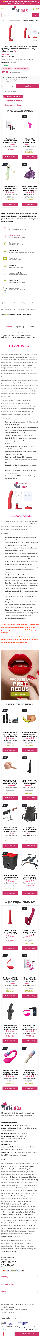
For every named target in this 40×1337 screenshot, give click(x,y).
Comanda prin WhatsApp (14, 96)
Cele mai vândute (6, 309)
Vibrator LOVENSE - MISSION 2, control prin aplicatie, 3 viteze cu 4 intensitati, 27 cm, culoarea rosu (20, 1327)
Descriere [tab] (9, 327)
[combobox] (16, 15)
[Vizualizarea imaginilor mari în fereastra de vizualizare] (36, 40)
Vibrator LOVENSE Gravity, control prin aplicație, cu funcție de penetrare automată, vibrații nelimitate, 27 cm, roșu (10, 932)
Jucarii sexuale (30, 309)
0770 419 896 (7, 1265)
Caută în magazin (7, 1310)
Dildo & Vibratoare (19, 309)
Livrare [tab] (20, 332)
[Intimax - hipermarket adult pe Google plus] (16, 1318)
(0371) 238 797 (8, 1262)
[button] (38, 33)
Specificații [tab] (20, 327)
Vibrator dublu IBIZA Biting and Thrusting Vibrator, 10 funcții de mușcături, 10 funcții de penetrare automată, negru (10, 1027)
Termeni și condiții (21, 1310)
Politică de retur (9, 1312)
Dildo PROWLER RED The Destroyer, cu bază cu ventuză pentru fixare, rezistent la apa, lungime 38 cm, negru (29, 782)
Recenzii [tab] (31, 327)
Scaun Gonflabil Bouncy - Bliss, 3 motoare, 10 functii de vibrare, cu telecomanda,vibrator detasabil (29, 188)
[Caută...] (35, 15)
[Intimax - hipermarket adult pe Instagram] (19, 1318)
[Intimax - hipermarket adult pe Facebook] (12, 1318)
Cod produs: (5, 62)
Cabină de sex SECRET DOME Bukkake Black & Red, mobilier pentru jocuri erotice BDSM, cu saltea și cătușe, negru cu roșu (10, 877)
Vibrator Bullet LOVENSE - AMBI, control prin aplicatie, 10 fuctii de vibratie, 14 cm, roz (29, 141)
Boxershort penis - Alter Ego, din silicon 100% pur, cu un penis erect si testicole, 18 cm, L (29, 734)
